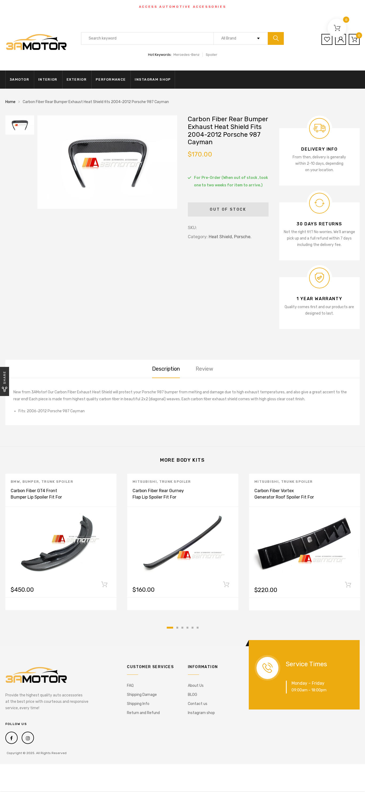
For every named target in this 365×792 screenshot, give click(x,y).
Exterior (77, 79)
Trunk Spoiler (57, 482)
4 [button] (187, 628)
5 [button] (192, 628)
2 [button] (177, 628)
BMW (15, 482)
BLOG (192, 694)
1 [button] (170, 628)
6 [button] (198, 628)
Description (166, 369)
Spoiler (211, 55)
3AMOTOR (19, 79)
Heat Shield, (221, 236)
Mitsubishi (145, 482)
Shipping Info (138, 703)
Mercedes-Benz (186, 55)
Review (204, 369)
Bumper (30, 482)
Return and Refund (143, 713)
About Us (196, 685)
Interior (47, 79)
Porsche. (242, 236)
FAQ (130, 685)
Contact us (197, 703)
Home (10, 102)
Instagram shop (153, 79)
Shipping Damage (142, 694)
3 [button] (182, 628)
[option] (107, 162)
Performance (111, 79)
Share (4, 377)
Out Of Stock (228, 209)
